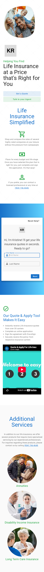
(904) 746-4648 (31, 445)
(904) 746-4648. (22, 188)
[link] (22, 182)
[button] (22, 139)
